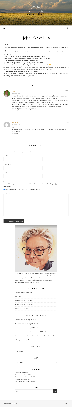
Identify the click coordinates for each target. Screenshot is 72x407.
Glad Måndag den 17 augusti (23, 300)
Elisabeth (15, 122)
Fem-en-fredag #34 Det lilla (23, 292)
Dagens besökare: (20, 372)
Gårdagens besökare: (21, 375)
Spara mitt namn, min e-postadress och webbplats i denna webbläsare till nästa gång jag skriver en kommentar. (33, 185)
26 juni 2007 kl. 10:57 (17, 124)
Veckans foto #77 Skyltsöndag (24, 304)
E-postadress (8, 164)
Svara (66, 91)
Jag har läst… (19, 296)
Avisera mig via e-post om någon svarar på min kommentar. (23, 189)
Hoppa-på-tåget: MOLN (22, 308)
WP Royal (14, 403)
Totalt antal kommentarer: (23, 381)
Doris (13, 91)
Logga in (66, 403)
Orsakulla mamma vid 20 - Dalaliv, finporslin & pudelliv (32, 336)
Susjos (17, 324)
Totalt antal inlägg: (20, 379)
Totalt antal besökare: (22, 377)
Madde (17, 328)
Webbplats (7, 173)
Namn (6, 155)
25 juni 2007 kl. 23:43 (17, 93)
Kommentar (7, 193)
